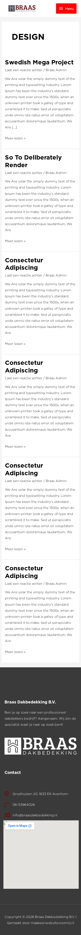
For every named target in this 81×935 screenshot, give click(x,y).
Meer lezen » (15, 137)
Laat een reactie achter (23, 70)
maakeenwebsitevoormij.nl (52, 922)
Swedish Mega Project (39, 62)
